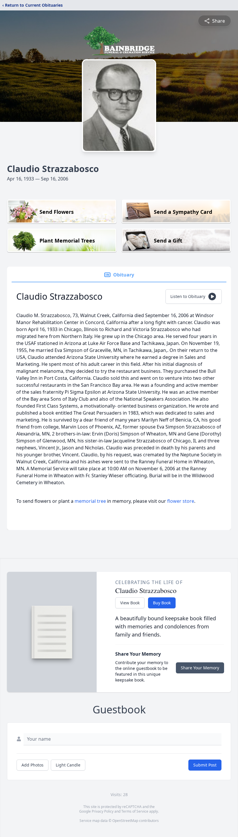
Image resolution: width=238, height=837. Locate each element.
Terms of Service (134, 811)
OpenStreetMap (125, 820)
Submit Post (205, 765)
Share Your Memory (200, 667)
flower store (180, 501)
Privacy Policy (102, 811)
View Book (130, 602)
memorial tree (90, 501)
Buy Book (162, 602)
